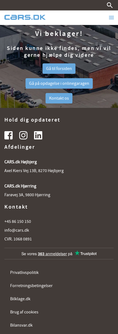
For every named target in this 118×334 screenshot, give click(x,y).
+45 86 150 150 (17, 221)
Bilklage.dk (20, 299)
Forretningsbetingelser (31, 285)
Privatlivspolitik (24, 272)
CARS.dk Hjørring (20, 186)
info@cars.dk (16, 230)
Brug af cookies (24, 312)
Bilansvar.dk (21, 325)
